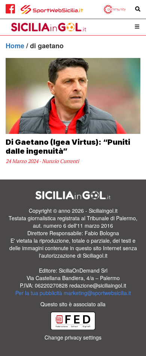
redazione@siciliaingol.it (97, 285)
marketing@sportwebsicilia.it (97, 293)
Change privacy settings (73, 337)
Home (16, 45)
